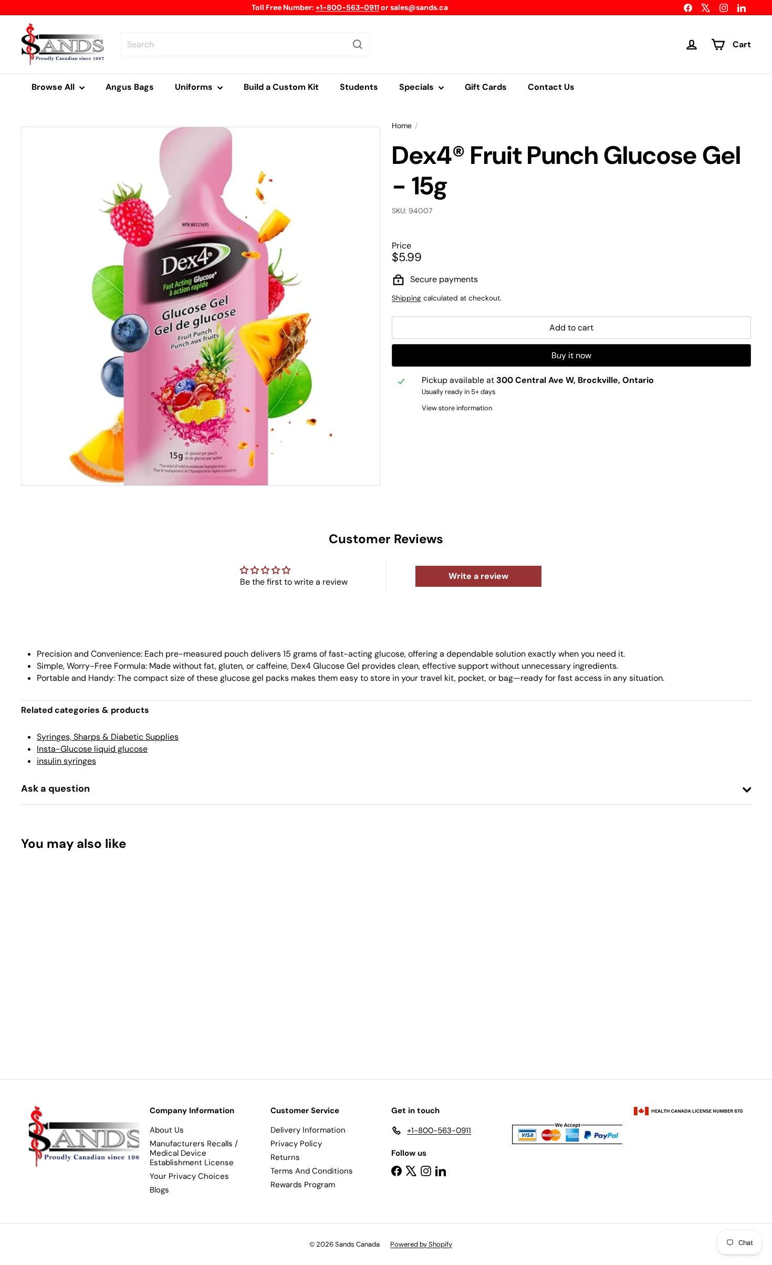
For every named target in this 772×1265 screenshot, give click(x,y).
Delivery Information (308, 1130)
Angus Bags (130, 86)
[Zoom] (201, 306)
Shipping (406, 298)
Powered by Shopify (421, 1244)
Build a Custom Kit (281, 86)
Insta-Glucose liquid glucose (92, 748)
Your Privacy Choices (189, 1176)
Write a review (478, 576)
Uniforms (195, 86)
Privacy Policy (296, 1143)
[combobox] (245, 44)
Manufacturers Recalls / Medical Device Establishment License (194, 1153)
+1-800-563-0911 (347, 7)
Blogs (159, 1190)
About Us (167, 1130)
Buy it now (571, 355)
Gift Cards (486, 86)
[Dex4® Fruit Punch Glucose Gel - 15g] (77, 957)
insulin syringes (66, 760)
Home (402, 125)
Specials (417, 86)
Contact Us (551, 86)
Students (359, 86)
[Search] (357, 44)
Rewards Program (302, 1184)
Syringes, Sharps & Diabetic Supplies (108, 736)
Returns (285, 1157)
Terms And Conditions (311, 1171)
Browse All (54, 86)
